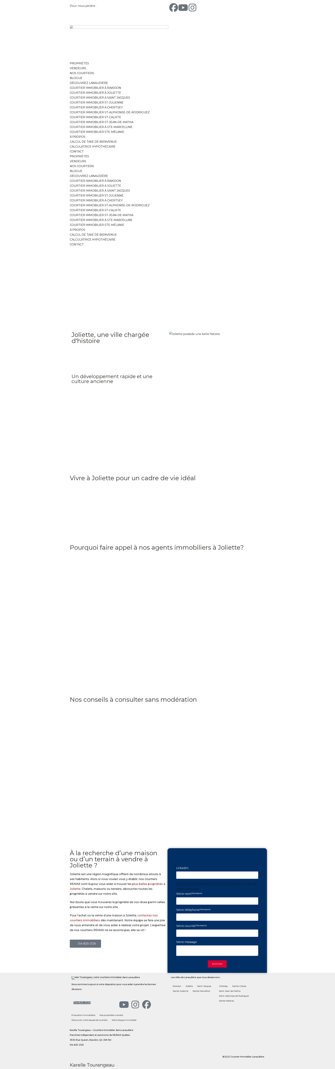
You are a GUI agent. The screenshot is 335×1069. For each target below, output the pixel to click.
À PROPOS (77, 136)
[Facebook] (173, 7)
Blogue (76, 78)
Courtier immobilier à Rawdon (95, 88)
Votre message (186, 942)
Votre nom (189, 893)
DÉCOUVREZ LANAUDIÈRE (89, 83)
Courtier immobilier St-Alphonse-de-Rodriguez (110, 112)
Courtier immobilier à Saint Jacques (100, 97)
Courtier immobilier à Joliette (95, 92)
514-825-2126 (106, 6)
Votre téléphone (193, 909)
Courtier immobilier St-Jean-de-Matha (101, 122)
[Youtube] (183, 7)
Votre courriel (191, 926)
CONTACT (77, 151)
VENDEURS (78, 68)
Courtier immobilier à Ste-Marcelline (101, 127)
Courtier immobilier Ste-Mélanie (97, 132)
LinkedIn (182, 868)
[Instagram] (192, 7)
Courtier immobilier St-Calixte (95, 117)
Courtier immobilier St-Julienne (97, 102)
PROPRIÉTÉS (79, 63)
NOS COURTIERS (82, 73)
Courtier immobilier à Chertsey (96, 107)
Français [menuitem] (192, 17)
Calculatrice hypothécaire (93, 146)
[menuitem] (177, 17)
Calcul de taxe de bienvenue (93, 141)
